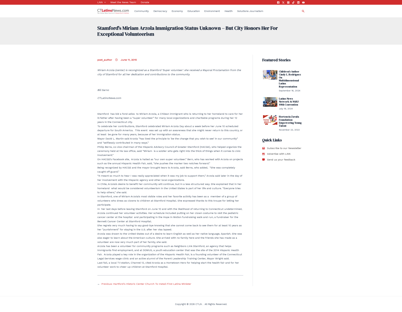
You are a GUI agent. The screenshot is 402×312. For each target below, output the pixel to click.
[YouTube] (303, 2)
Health (229, 11)
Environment (212, 11)
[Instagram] (288, 2)
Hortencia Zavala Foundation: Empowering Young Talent (290, 121)
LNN (100, 2)
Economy (177, 11)
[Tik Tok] (293, 2)
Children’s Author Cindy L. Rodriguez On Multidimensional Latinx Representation (290, 79)
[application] (104, 2)
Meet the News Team (123, 2)
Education (193, 11)
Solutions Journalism (250, 11)
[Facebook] (278, 2)
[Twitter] (283, 2)
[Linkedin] (298, 2)
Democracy (160, 11)
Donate (145, 2)
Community (141, 11)
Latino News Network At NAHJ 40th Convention (289, 101)
